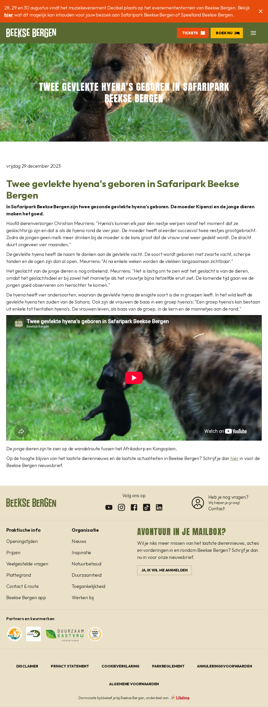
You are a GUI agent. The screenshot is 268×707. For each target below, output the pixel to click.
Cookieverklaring (120, 666)
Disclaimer (27, 666)
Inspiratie (81, 552)
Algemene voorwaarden (134, 684)
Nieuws (79, 541)
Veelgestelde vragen (27, 564)
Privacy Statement (70, 666)
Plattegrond (18, 575)
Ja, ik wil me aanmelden (164, 570)
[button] (253, 33)
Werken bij (83, 597)
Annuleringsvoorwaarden (224, 666)
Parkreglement (168, 666)
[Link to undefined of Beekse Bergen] (109, 507)
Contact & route (22, 586)
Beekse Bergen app (26, 597)
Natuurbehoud (86, 564)
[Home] (31, 33)
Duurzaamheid (87, 575)
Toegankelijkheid (88, 586)
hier (8, 15)
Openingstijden (22, 541)
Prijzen (13, 552)
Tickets (190, 33)
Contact (216, 509)
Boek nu (224, 33)
